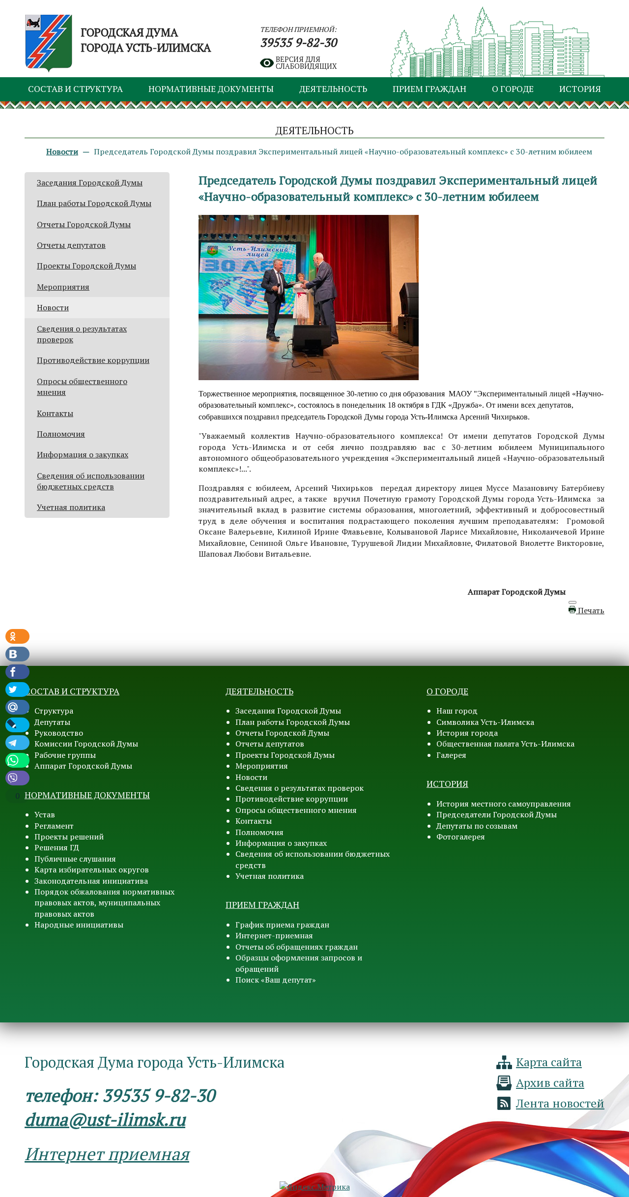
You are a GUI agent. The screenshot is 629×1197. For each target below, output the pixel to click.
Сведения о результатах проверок (299, 787)
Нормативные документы (211, 88)
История (580, 88)
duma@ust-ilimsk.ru (105, 1119)
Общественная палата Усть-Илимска (505, 743)
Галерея (451, 754)
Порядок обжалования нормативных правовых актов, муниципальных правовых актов (104, 902)
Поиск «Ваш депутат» (275, 979)
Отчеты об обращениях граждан (296, 946)
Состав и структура (75, 88)
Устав (44, 814)
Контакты (55, 413)
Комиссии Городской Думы (86, 743)
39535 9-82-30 (298, 42)
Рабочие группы (65, 754)
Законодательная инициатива (91, 880)
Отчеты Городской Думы (84, 224)
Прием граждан (429, 88)
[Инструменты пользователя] (572, 602)
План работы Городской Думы (94, 203)
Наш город (457, 710)
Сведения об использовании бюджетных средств (90, 481)
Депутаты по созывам (476, 825)
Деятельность (333, 88)
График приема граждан (282, 924)
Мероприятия (63, 286)
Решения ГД (56, 847)
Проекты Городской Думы (86, 265)
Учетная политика (71, 507)
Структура (53, 710)
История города (467, 732)
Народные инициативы (78, 924)
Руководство (58, 732)
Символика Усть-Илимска (485, 722)
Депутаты (52, 722)
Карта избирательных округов (91, 869)
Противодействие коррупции (93, 360)
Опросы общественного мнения (296, 810)
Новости (53, 307)
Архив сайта (550, 1082)
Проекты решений (69, 836)
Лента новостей (560, 1103)
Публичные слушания (75, 858)
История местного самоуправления (503, 803)
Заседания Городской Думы (90, 182)
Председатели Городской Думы (496, 814)
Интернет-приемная (274, 935)
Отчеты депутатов (71, 244)
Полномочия (61, 433)
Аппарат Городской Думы (83, 765)
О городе (513, 88)
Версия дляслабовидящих (306, 63)
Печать (590, 610)
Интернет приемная (107, 1153)
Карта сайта (549, 1062)
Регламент (54, 825)
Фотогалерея (460, 836)
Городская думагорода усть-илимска (146, 40)
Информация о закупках (82, 454)
